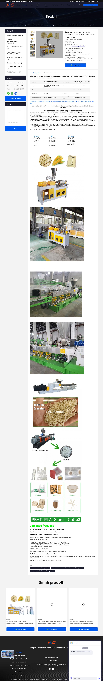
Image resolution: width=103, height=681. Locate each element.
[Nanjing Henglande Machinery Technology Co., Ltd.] (10, 5)
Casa (18, 5)
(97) (15, 35)
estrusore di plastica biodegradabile (40, 567)
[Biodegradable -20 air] (49, 44)
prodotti (12, 25)
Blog (68, 5)
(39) (15, 58)
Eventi (62, 5)
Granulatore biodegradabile (23, 25)
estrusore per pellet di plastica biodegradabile (42, 571)
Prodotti (25, 5)
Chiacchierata (90, 5)
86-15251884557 (93, 1)
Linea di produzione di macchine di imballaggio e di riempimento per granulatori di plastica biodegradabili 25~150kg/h (25, 623)
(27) (15, 67)
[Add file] (71, 678)
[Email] (16, 93)
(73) (14, 53)
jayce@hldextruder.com (78, 1)
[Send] (99, 678)
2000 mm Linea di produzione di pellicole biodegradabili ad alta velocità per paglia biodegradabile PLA (54, 623)
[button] (8, 608)
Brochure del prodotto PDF (78, 46)
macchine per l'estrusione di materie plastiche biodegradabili (67, 567)
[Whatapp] (12, 93)
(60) (14, 72)
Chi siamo (46, 5)
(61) (13, 41)
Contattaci (55, 5)
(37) (14, 63)
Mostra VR (38, 5)
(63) (14, 47)
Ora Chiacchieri (16, 98)
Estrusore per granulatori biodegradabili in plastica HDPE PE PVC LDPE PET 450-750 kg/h (86, 623)
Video (31, 5)
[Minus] (99, 643)
